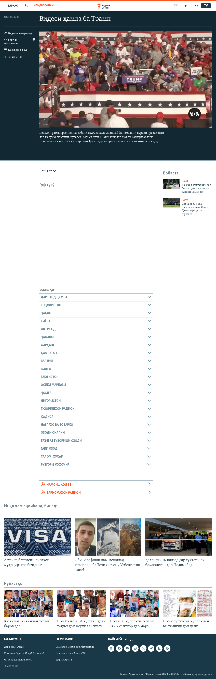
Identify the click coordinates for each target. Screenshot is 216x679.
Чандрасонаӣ (44, 5)
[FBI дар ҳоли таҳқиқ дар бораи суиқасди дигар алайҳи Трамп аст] (171, 184)
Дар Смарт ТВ (64, 660)
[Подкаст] (167, 648)
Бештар (46, 171)
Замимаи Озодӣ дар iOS (70, 653)
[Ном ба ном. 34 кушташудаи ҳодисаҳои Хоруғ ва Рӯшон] (81, 603)
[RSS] (159, 648)
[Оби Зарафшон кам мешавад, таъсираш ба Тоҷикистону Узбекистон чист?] (108, 537)
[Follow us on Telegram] (151, 648)
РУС (176, 5)
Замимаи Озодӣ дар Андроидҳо (75, 647)
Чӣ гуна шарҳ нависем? (18, 660)
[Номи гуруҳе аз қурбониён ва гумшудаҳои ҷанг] (187, 603)
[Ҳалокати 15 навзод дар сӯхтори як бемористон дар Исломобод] (178, 537)
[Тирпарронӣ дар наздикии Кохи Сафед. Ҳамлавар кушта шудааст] (171, 202)
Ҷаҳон (185, 181)
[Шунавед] (196, 5)
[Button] (18, 34)
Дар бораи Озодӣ (14, 647)
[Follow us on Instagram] (135, 648)
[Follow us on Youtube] (127, 648)
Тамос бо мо (11, 666)
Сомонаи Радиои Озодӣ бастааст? (24, 653)
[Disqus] (97, 231)
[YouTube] (186, 5)
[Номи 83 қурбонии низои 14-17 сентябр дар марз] (134, 603)
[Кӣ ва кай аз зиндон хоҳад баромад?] (28, 603)
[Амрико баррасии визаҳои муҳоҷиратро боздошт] (37, 537)
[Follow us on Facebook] (119, 648)
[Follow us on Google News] (111, 648)
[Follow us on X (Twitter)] (143, 648)
